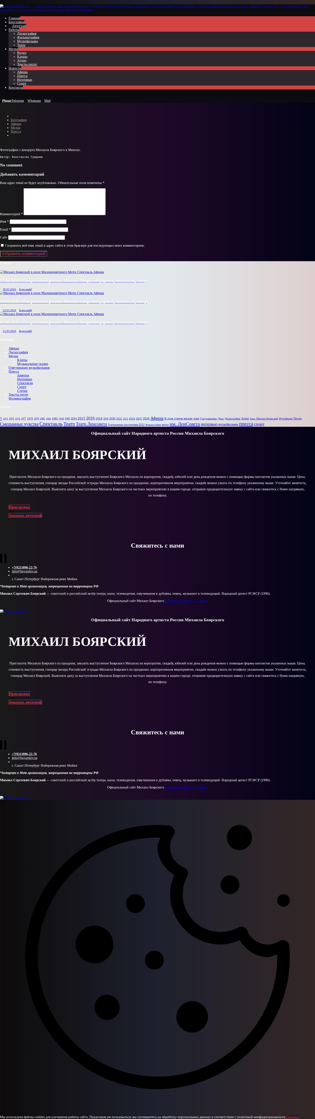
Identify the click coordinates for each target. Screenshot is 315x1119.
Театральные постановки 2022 (126, 424)
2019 (105, 418)
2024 (132, 418)
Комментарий (11, 214)
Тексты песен (18, 394)
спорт (259, 424)
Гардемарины (208, 418)
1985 (55, 418)
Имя (4, 221)
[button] (1, 94)
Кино (252, 419)
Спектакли (25, 383)
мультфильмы (228, 424)
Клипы (22, 360)
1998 (61, 419)
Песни (298, 418)
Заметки (23, 375)
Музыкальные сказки (32, 364)
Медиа (13, 356)
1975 (11, 418)
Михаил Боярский (267, 418)
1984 (48, 419)
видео (165, 424)
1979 (36, 418)
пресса (246, 424)
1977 (23, 418)
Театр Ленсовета (91, 424)
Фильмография (20, 398)
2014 (74, 418)
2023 (125, 419)
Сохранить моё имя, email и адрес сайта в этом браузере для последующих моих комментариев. (75, 245)
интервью (209, 424)
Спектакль (51, 424)
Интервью (24, 379)
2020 (112, 418)
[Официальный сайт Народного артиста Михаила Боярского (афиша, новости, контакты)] (157, 10)
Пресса (14, 371)
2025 (139, 418)
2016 (90, 418)
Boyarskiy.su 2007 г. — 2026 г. (186, 601)
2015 (81, 418)
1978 (30, 418)
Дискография (18, 352)
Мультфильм (286, 418)
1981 (42, 418)
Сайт (3, 237)
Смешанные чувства (19, 424)
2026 (146, 418)
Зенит (245, 418)
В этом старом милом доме (181, 418)
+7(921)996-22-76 (24, 567)
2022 (119, 418)
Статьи (22, 391)
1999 (67, 418)
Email (5, 229)
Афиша (14, 348)
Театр (69, 424)
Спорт (21, 387)
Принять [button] (292, 1117)
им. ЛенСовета (185, 424)
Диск (221, 418)
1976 (17, 419)
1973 (5, 419)
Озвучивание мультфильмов (29, 367)
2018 (99, 418)
